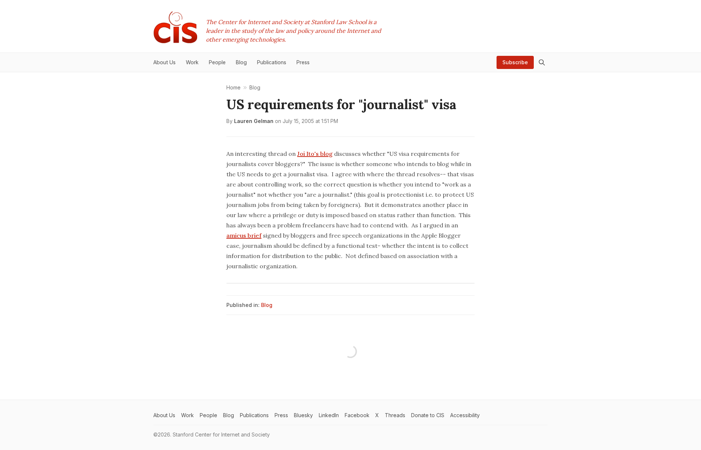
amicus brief (243, 235)
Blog (266, 305)
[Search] (542, 62)
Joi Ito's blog (315, 153)
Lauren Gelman (253, 121)
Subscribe (515, 62)
